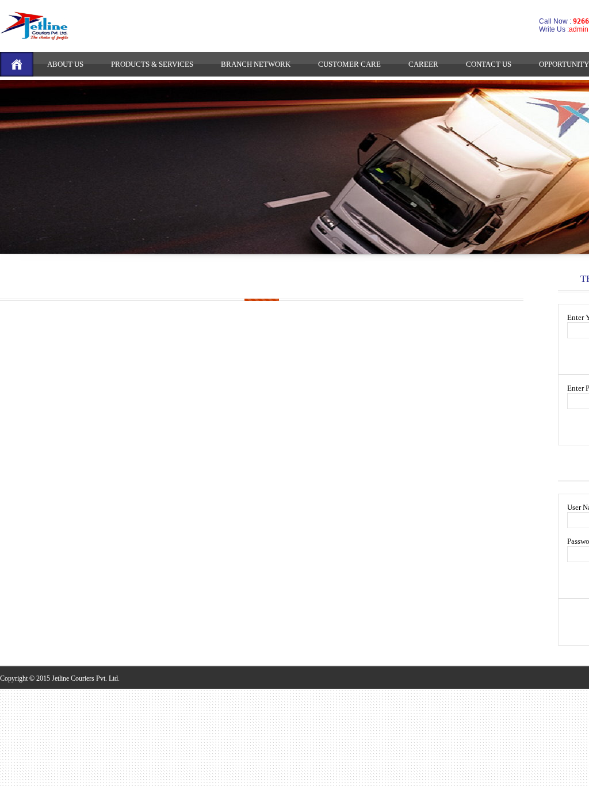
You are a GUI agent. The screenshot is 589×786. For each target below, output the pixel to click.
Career (423, 64)
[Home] (16, 64)
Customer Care (349, 64)
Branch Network (255, 64)
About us (65, 64)
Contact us (488, 64)
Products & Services (152, 64)
